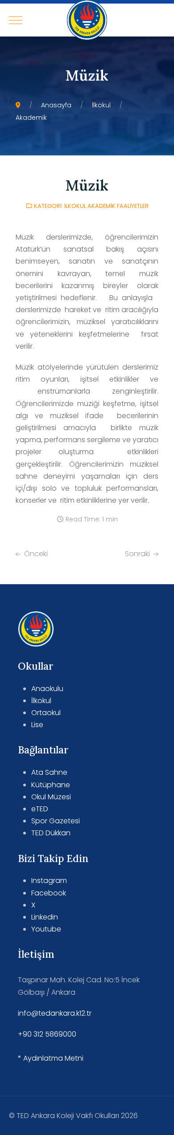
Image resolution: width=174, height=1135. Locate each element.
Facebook (48, 893)
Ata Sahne (49, 772)
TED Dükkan (50, 833)
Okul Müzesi (51, 797)
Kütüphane (50, 785)
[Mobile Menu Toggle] (15, 20)
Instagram (49, 880)
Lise (37, 725)
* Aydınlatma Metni (50, 1058)
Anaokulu (47, 688)
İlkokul (41, 701)
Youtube (46, 929)
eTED (39, 809)
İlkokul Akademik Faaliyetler (106, 206)
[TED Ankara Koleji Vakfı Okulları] (87, 20)
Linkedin (44, 917)
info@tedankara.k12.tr (54, 1013)
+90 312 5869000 (47, 1034)
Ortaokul (46, 713)
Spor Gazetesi (55, 821)
